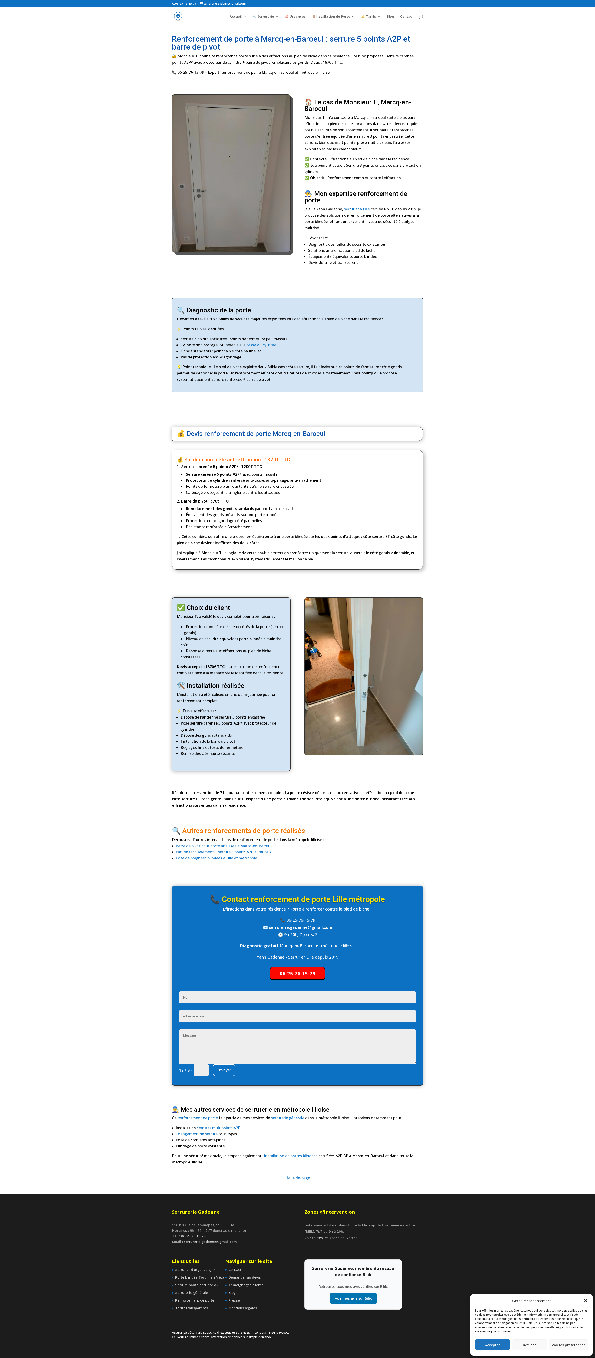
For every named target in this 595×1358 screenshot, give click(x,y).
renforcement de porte (197, 1117)
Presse (234, 1300)
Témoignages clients (246, 1284)
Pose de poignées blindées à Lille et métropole (216, 858)
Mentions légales (242, 1307)
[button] (585, 1300)
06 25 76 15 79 (297, 973)
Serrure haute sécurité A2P (198, 1284)
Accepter (492, 1344)
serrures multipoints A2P (218, 1127)
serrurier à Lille (357, 209)
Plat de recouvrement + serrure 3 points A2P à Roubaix (224, 852)
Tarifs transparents (191, 1307)
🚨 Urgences (295, 17)
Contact (407, 17)
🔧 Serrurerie (263, 17)
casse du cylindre (261, 345)
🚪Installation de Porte (331, 17)
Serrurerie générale (191, 1292)
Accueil (236, 17)
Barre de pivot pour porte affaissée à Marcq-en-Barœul (223, 845)
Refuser (529, 1344)
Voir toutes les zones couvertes (330, 1237)
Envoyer (224, 1070)
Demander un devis (244, 1277)
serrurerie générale (287, 1117)
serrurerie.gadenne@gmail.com (300, 927)
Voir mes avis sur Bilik (353, 1298)
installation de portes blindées (290, 1155)
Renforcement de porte (194, 1300)
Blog (390, 17)
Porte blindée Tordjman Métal (200, 1277)
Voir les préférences (568, 1344)
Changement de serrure (197, 1133)
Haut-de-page (297, 1177)
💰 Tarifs (368, 17)
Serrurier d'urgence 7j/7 (195, 1269)
